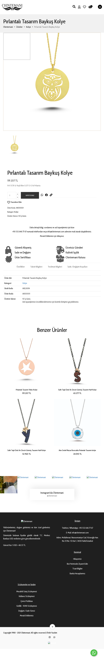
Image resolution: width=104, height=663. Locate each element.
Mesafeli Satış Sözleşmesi (26, 591)
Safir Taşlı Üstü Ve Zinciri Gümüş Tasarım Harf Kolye (77, 389)
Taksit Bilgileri (36, 266)
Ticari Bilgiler (77, 568)
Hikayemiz (77, 559)
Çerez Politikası (27, 601)
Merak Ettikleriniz (26, 615)
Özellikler (21, 266)
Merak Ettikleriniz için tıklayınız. (52, 236)
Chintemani (8, 27)
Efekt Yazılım (51, 633)
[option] (52, 82)
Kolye (28, 27)
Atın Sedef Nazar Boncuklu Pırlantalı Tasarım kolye (77, 450)
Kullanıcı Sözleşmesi (27, 596)
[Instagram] (50, 637)
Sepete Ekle (30, 195)
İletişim (77, 521)
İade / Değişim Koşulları (77, 266)
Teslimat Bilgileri (55, 266)
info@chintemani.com (80, 532)
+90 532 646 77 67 (86, 528)
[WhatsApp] (54, 637)
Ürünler (19, 27)
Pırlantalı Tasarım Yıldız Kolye (26, 389)
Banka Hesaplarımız (77, 573)
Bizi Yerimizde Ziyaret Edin (77, 564)
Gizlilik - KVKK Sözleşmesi (26, 606)
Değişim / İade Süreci (26, 611)
